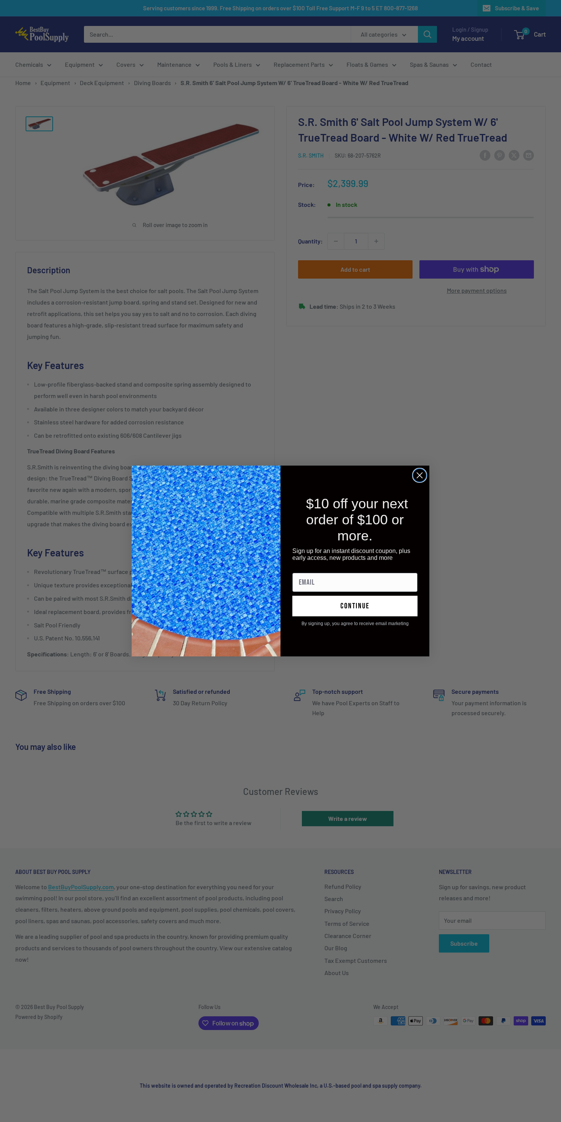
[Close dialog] (419, 475)
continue (354, 606)
